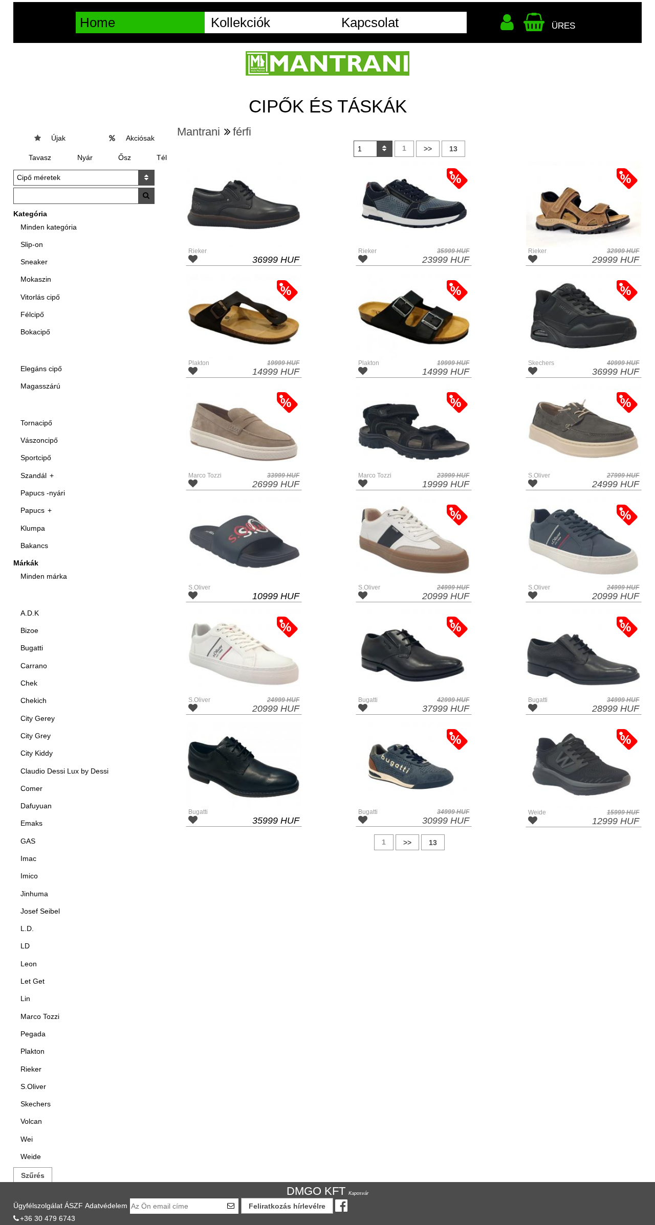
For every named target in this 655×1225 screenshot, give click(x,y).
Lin (25, 998)
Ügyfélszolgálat (37, 1205)
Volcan (31, 1121)
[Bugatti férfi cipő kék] (413, 765)
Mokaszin (35, 279)
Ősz (124, 157)
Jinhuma (34, 894)
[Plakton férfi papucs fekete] (413, 316)
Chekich (33, 700)
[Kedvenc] (194, 260)
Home (97, 22)
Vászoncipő (39, 440)
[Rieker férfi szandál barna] (583, 204)
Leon (28, 964)
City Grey (35, 736)
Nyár (85, 157)
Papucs (32, 510)
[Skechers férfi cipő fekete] (583, 316)
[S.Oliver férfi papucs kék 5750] (243, 541)
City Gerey (37, 718)
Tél (162, 157)
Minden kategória (48, 227)
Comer (31, 788)
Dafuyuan (36, 806)
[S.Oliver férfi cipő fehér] (243, 653)
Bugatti (31, 648)
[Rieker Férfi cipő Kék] (413, 204)
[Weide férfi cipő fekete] (583, 765)
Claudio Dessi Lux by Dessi (64, 771)
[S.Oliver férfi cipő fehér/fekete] (413, 541)
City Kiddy (36, 753)
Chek (28, 683)
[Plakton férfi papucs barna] (243, 316)
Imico (29, 876)
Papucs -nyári (42, 493)
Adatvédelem (106, 1205)
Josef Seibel (40, 911)
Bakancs (34, 545)
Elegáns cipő (41, 369)
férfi (242, 131)
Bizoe (29, 630)
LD (25, 946)
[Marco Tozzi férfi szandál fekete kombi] (413, 428)
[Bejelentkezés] (508, 25)
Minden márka (43, 576)
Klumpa (32, 528)
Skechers (35, 1104)
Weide (30, 1156)
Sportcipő (35, 457)
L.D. (27, 928)
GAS (27, 841)
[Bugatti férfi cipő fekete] (413, 653)
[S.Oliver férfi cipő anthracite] (583, 428)
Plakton (32, 1051)
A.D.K (29, 613)
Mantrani (198, 131)
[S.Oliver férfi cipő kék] (583, 541)
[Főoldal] (327, 63)
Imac (28, 858)
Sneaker (34, 262)
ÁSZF (73, 1205)
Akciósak (140, 138)
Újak (58, 138)
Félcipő (32, 314)
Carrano (33, 666)
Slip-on (31, 244)
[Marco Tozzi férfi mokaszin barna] (243, 428)
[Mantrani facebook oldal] (343, 1206)
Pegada (33, 1034)
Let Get (32, 981)
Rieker (30, 1069)
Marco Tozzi (39, 1016)
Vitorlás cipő (40, 297)
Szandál (33, 475)
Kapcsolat (370, 22)
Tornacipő (36, 423)
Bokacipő (35, 332)
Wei (26, 1139)
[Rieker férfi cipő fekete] (243, 204)
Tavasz (40, 157)
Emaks (31, 823)
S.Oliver (33, 1086)
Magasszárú (40, 386)
